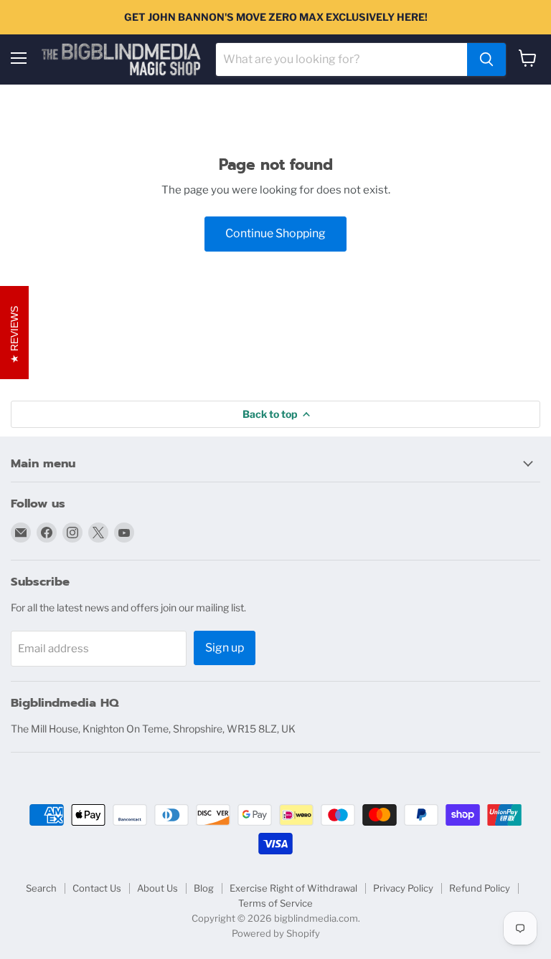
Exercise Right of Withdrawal (293, 888)
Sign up (224, 647)
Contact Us (96, 888)
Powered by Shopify (276, 933)
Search (41, 888)
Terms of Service (275, 903)
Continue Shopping (275, 233)
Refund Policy (479, 888)
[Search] (486, 59)
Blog (204, 888)
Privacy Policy (403, 888)
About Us (157, 888)
